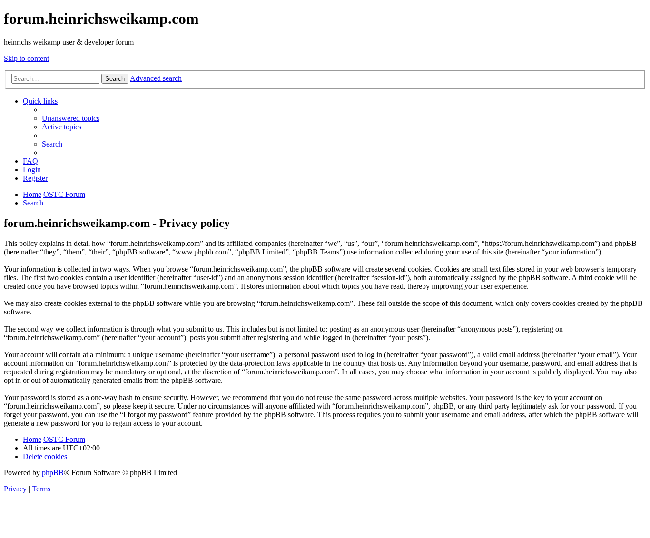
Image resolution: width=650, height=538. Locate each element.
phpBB (53, 473)
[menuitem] (70, 118)
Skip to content (26, 58)
